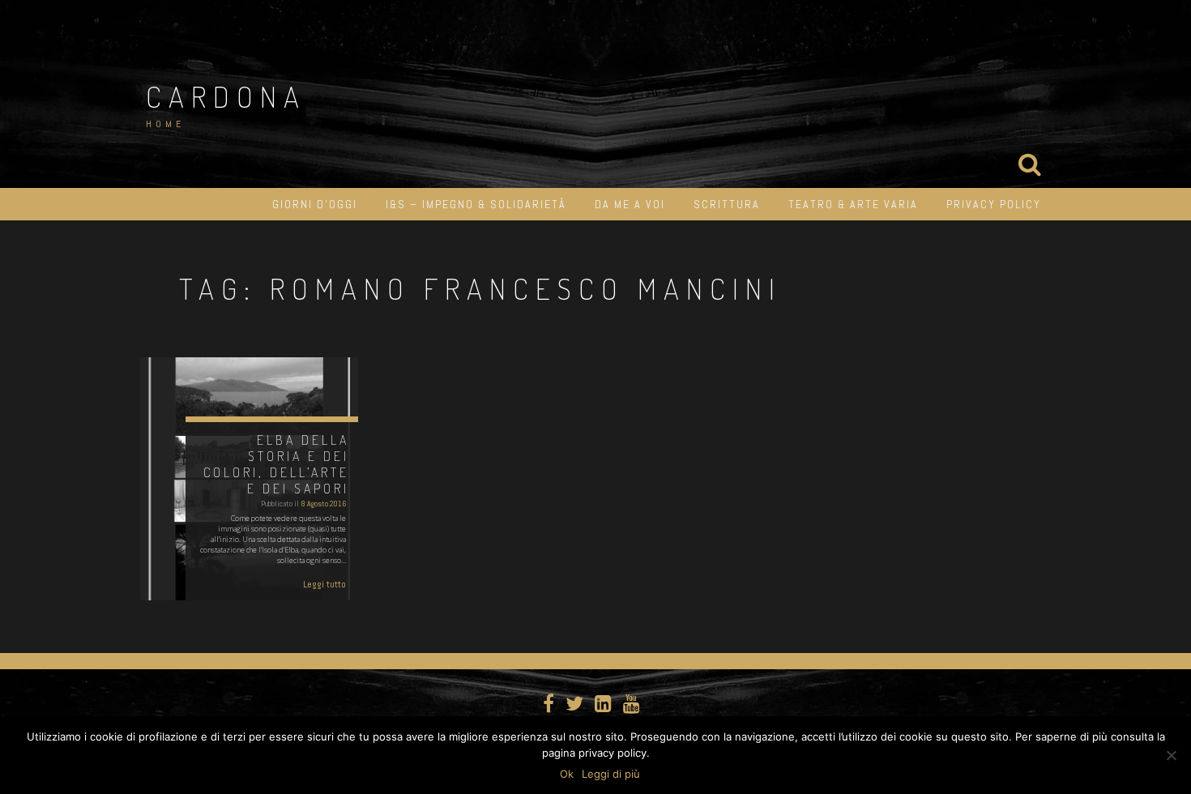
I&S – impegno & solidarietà (476, 204)
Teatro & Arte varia (853, 204)
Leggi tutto (324, 584)
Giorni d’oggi (314, 204)
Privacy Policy (993, 204)
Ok (567, 773)
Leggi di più (611, 773)
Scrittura (727, 204)
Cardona (226, 96)
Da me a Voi (630, 204)
